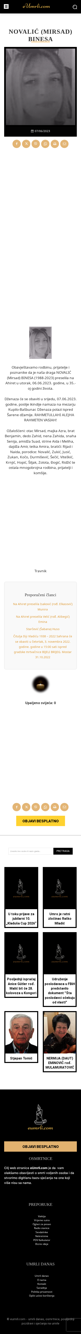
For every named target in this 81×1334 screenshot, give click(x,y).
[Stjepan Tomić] (21, 1032)
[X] (26, 144)
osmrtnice (52, 1319)
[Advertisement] (40, 195)
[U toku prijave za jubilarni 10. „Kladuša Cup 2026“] (21, 888)
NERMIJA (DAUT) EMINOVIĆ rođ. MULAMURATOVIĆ (59, 1063)
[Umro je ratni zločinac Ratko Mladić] (60, 888)
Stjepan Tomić (21, 1058)
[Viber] (36, 144)
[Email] (64, 144)
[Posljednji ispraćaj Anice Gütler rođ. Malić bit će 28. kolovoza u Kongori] (21, 953)
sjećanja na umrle (47, 1323)
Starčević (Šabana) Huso (42, 629)
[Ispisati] (55, 144)
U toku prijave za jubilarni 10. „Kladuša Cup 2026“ (21, 918)
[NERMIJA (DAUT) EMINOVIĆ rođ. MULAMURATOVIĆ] (60, 1032)
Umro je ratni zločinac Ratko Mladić (59, 918)
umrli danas (36, 1319)
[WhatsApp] (45, 144)
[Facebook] (16, 144)
